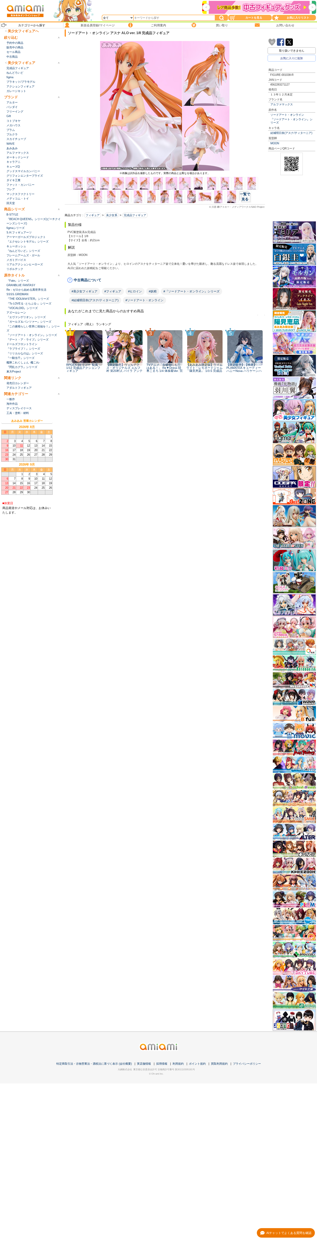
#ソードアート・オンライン (144, 300)
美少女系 (111, 215)
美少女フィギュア (21, 63)
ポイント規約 (197, 1063)
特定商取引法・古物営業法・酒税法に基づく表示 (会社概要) (94, 1063)
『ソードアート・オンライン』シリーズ (291, 121)
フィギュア (93, 215)
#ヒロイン (135, 291)
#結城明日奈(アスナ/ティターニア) (95, 300)
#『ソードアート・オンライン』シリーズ (191, 291)
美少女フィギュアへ (23, 31)
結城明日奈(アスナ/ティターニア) (291, 133)
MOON (274, 143)
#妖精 (153, 291)
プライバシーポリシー (247, 1063)
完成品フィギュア (135, 215)
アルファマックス (281, 104)
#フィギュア (112, 291)
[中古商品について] (165, 280)
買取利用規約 (219, 1063)
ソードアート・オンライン (287, 114)
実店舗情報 (144, 1063)
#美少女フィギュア (84, 291)
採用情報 (161, 1063)
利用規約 (178, 1063)
